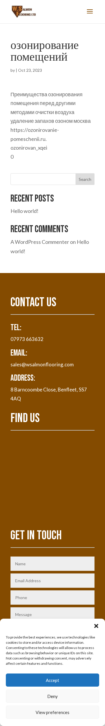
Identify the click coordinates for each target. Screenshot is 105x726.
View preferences (52, 712)
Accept (52, 680)
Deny (52, 696)
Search (85, 179)
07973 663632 (26, 339)
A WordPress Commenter (39, 242)
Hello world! (24, 211)
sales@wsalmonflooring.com (42, 364)
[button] (96, 626)
